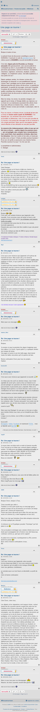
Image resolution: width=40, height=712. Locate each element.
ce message (22, 15)
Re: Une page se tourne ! (10, 162)
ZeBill (2, 489)
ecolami (3, 198)
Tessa (2, 548)
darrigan (3, 39)
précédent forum (28, 58)
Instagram (4, 424)
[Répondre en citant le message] (34, 41)
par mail (14, 426)
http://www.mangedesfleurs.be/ (9, 581)
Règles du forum (6, 30)
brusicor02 (4, 365)
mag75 (3, 434)
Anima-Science (30, 709)
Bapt (2, 244)
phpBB (9, 704)
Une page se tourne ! (11, 27)
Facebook (16, 424)
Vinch (2, 156)
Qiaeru (36, 704)
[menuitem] (6, 5)
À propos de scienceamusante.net (11, 709)
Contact (23, 709)
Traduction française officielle (29, 704)
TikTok (31, 424)
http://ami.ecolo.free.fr (6, 240)
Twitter (11, 424)
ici (20, 22)
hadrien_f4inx (4, 332)
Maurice (3, 585)
